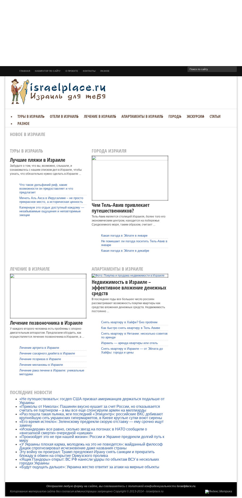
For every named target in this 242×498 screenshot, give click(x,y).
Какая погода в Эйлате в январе (124, 235)
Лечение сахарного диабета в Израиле (47, 353)
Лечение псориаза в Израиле (40, 359)
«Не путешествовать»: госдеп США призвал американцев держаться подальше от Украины (91, 401)
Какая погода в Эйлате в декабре (125, 250)
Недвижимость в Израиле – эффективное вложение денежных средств (129, 287)
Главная (24, 71)
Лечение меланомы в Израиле (41, 364)
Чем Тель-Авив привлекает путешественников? (121, 207)
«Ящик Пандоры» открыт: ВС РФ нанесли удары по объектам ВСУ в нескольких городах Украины (89, 461)
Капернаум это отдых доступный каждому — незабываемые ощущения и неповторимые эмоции (51, 211)
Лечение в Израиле (100, 116)
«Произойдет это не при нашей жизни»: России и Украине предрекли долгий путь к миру (91, 439)
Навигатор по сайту (47, 71)
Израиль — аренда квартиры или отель (129, 343)
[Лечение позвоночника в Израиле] (48, 296)
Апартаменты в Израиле (142, 116)
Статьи (215, 116)
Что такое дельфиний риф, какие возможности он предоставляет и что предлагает (46, 188)
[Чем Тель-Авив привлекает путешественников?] (130, 178)
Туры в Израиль (30, 116)
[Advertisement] (121, 33)
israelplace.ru (186, 486)
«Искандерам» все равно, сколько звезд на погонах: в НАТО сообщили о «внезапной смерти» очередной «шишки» (83, 431)
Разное (104, 71)
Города (175, 116)
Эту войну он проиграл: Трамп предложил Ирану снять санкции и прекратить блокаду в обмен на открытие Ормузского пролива (87, 454)
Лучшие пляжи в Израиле (37, 159)
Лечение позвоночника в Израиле (46, 322)
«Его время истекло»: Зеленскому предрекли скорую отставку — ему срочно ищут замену (91, 423)
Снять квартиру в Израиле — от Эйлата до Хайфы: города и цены (132, 350)
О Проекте (71, 71)
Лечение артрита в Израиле (39, 347)
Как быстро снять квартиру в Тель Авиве (130, 328)
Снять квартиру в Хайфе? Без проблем (129, 322)
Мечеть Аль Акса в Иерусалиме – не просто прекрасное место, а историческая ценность (51, 200)
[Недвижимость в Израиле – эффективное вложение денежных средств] (130, 276)
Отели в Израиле (64, 116)
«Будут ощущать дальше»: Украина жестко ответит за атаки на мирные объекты (89, 467)
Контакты (89, 71)
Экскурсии (195, 116)
